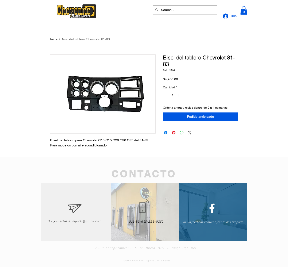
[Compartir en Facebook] (165, 132)
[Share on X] (189, 132)
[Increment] (179, 95)
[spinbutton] (172, 95)
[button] (243, 10)
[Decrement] (166, 95)
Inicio (54, 39)
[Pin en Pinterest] (173, 132)
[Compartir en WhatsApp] (181, 132)
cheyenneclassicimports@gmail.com (74, 221)
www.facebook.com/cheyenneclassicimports (213, 222)
